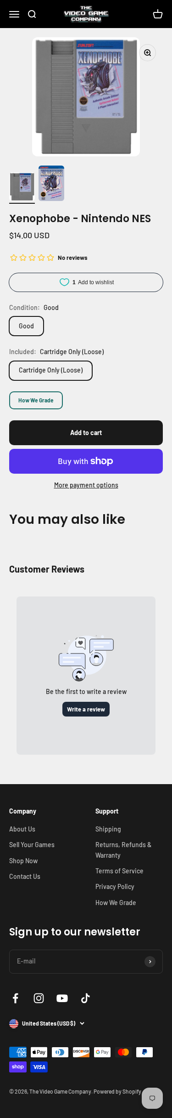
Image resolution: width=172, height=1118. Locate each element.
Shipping (108, 829)
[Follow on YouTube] (62, 998)
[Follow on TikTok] (85, 998)
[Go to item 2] (51, 185)
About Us (22, 829)
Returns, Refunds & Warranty (123, 850)
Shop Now (23, 861)
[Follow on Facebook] (15, 998)
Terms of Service (119, 871)
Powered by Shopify (117, 1091)
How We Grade (36, 400)
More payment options (86, 485)
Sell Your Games (32, 845)
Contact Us (24, 876)
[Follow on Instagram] (39, 998)
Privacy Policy (114, 886)
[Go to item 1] (22, 188)
